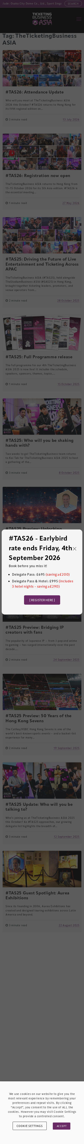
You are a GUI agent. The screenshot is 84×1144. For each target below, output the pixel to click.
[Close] (74, 548)
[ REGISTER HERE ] (42, 600)
